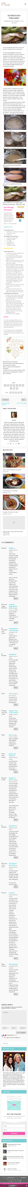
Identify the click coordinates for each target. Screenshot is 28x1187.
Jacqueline (12, 826)
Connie (11, 893)
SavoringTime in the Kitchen (13, 629)
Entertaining (14, 1158)
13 (21, 21)
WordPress (23, 1177)
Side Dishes (14, 1164)
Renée (11, 21)
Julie (10, 735)
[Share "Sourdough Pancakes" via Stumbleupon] (11, 388)
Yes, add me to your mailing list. (12, 1037)
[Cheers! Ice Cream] (5, 1170)
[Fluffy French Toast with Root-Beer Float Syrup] (14, 522)
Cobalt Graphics (11, 1177)
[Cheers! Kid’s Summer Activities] (5, 1151)
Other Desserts (18, 1170)
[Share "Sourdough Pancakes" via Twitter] (8, 385)
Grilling (18, 1158)
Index (7, 1179)
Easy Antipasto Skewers (13, 1162)
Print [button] (20, 221)
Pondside (12, 654)
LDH (10, 693)
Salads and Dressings (11, 1146)
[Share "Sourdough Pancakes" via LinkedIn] (20, 385)
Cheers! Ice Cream (12, 1169)
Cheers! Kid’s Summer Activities (15, 1150)
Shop (15, 1179)
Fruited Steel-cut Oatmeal (10, 490)
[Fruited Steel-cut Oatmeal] (14, 481)
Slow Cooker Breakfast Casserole (12, 469)
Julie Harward (13, 964)
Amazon (9, 1170)
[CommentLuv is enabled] (10, 1036)
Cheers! (9, 1152)
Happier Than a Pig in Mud (13, 711)
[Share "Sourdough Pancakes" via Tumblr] (14, 385)
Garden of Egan (12, 779)
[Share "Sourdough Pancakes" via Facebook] (5, 385)
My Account (19, 1179)
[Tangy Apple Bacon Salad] (5, 1145)
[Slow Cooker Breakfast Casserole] (14, 460)
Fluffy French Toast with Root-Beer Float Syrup (13, 532)
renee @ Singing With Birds (13, 606)
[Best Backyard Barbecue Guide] (5, 1158)
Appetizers (9, 1164)
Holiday (22, 1158)
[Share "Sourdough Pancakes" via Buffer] (23, 385)
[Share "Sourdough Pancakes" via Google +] (11, 385)
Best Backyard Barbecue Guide (15, 1156)
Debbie (11, 548)
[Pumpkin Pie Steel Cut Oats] (14, 502)
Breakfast (16, 21)
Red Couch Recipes (12, 755)
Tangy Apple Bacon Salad (14, 1144)
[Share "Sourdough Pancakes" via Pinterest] (17, 385)
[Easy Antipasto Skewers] (5, 1164)
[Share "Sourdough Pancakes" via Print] (17, 388)
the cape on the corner (13, 864)
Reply (15, 598)
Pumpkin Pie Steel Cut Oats (10, 512)
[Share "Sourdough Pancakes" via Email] (14, 388)
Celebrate (9, 1158)
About (11, 1179)
